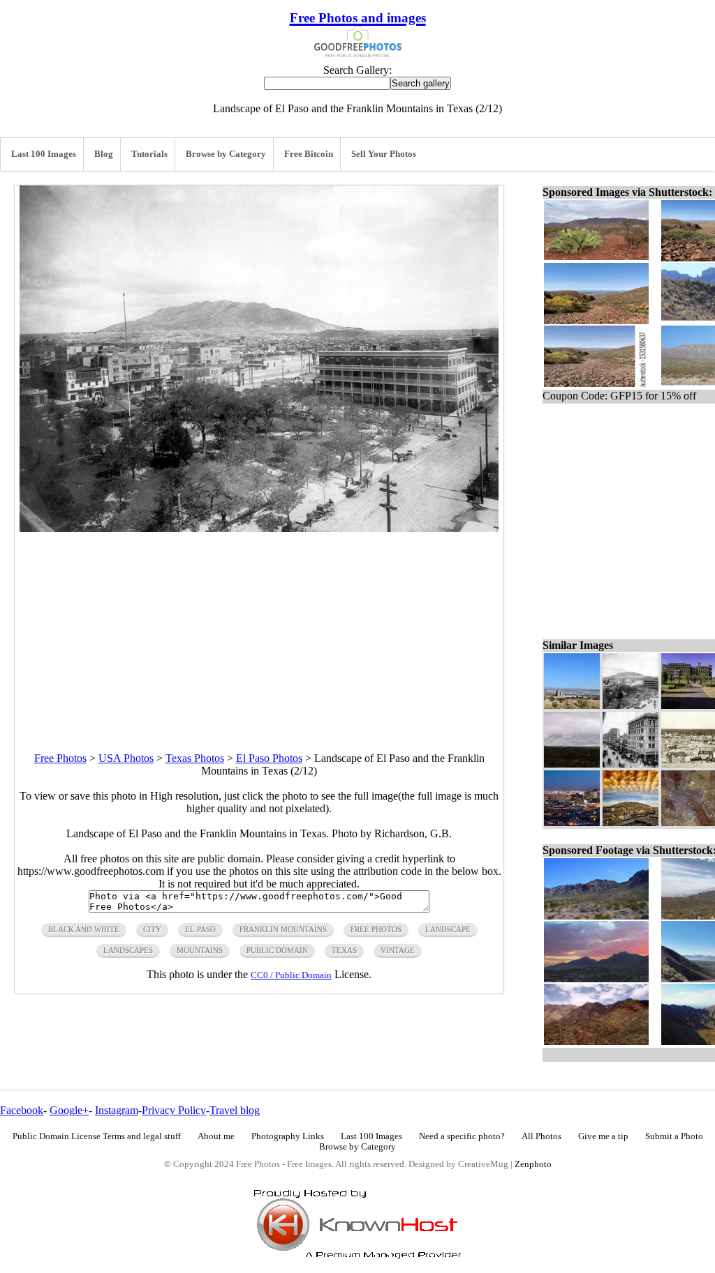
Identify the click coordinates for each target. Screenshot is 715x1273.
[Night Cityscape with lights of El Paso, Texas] (572, 822)
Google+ (69, 1110)
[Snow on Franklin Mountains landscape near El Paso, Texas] (572, 764)
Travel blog (234, 1110)
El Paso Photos (269, 758)
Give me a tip (603, 1136)
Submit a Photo (674, 1136)
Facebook (21, 1110)
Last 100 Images (43, 154)
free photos (376, 929)
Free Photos (60, 758)
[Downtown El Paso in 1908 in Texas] (630, 764)
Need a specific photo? (462, 1136)
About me (216, 1136)
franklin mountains (283, 929)
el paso (200, 929)
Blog (103, 154)
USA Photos (126, 758)
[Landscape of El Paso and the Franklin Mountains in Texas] (630, 705)
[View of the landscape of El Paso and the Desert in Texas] (572, 705)
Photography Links (287, 1136)
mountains (200, 950)
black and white (83, 929)
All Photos (541, 1136)
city (152, 929)
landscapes (128, 950)
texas (344, 950)
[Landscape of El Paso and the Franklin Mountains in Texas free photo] (259, 528)
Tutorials (149, 154)
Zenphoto (533, 1164)
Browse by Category (226, 154)
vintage (398, 950)
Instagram (116, 1110)
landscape (448, 929)
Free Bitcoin (308, 154)
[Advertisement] (259, 629)
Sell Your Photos (383, 154)
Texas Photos (194, 758)
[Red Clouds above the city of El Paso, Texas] (630, 822)
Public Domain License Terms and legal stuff (97, 1136)
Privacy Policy (174, 1110)
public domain (277, 950)
